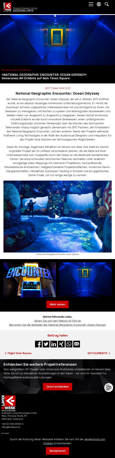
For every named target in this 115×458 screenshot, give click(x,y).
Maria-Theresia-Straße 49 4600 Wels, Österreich (14, 417)
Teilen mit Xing (61, 344)
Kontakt (5, 433)
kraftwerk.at (20, 7)
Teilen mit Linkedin (53, 344)
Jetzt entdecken (57, 386)
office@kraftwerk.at (11, 427)
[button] (90, 4)
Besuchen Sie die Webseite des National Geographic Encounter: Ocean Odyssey (57, 325)
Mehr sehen (57, 304)
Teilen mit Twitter (46, 344)
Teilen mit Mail (76, 344)
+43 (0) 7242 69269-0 (12, 424)
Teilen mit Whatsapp (69, 344)
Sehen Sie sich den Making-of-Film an (57, 320)
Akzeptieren (57, 450)
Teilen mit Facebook (38, 344)
